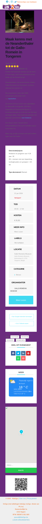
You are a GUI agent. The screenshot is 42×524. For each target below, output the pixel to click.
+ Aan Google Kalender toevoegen (21, 316)
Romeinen (21, 340)
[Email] (23, 358)
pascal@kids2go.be (21, 517)
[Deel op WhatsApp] (18, 358)
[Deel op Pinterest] (28, 353)
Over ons (22, 498)
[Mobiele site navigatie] (39, 7)
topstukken (12, 99)
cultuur (14, 336)
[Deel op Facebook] (13, 353)
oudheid (10, 340)
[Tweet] (18, 353)
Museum (25, 336)
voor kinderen (26, 118)
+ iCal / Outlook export (21, 323)
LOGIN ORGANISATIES (21, 520)
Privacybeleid (32, 498)
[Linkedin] (23, 353)
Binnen (18, 275)
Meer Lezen (18, 232)
